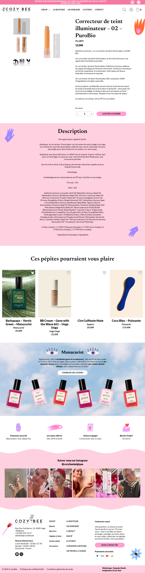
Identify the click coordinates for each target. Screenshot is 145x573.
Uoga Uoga (54, 331)
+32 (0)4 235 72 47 (23, 533)
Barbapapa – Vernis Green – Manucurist (19, 322)
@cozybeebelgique (72, 464)
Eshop (44, 9)
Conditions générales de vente (60, 569)
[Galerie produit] (51, 42)
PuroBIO (79, 40)
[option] (21, 44)
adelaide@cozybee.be (24, 535)
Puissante (126, 324)
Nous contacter (109, 545)
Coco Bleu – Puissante (126, 320)
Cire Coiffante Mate (90, 320)
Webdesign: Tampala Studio (114, 568)
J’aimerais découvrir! (72, 372)
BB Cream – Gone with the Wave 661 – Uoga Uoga (54, 324)
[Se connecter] (131, 9)
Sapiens (90, 324)
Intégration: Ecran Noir (111, 570)
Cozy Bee (13, 569)
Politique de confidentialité (32, 569)
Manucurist (18, 327)
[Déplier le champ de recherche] (124, 9)
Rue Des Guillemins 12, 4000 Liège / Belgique (30, 529)
